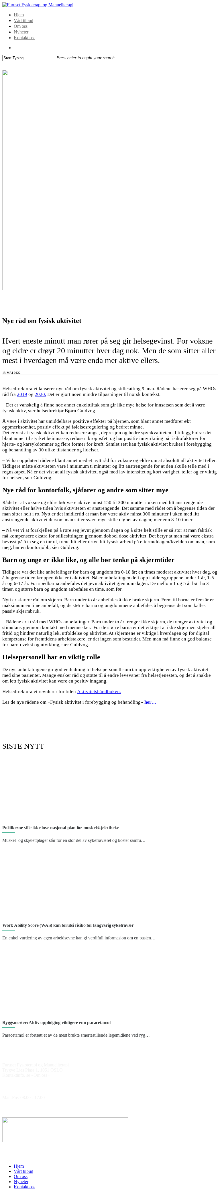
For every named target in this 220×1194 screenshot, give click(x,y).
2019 (22, 394)
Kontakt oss (24, 37)
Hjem (19, 14)
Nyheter (21, 31)
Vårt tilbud (23, 20)
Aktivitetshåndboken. (99, 691)
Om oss (21, 26)
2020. (40, 394)
